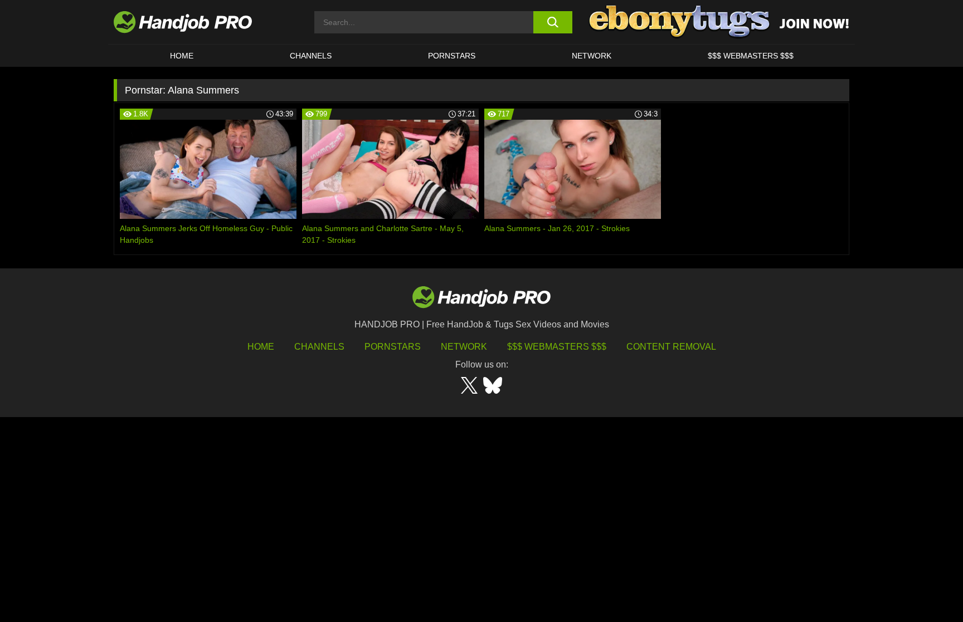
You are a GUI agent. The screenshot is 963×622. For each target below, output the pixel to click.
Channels (319, 346)
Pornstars (451, 55)
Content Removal (671, 346)
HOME (181, 55)
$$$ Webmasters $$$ (556, 346)
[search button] (552, 22)
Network (591, 55)
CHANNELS (311, 55)
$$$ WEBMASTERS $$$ (751, 55)
